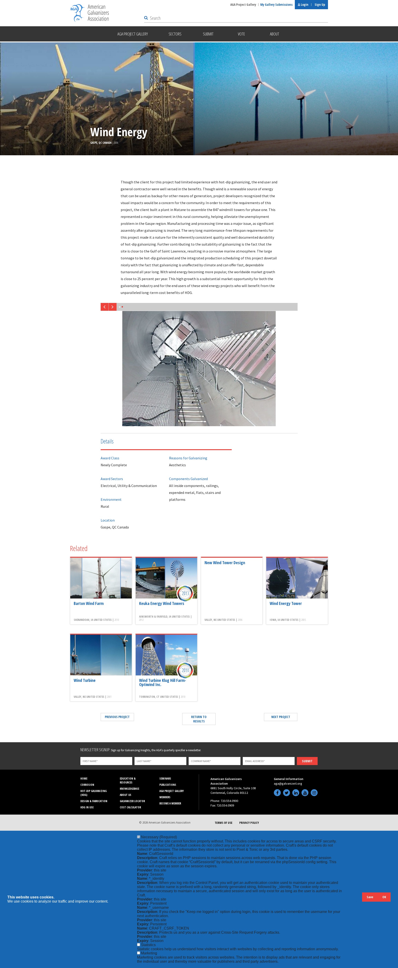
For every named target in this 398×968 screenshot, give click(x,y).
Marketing (149, 953)
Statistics (148, 945)
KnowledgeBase (129, 789)
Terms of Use (223, 823)
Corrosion (87, 785)
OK (384, 897)
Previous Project (117, 717)
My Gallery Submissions (276, 4)
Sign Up (320, 4)
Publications (167, 785)
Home (83, 778)
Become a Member (170, 803)
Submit (307, 761)
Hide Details (356, 899)
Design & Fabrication (93, 801)
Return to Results (199, 719)
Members (164, 797)
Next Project (280, 717)
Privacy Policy (249, 823)
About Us (125, 795)
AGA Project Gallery (243, 4)
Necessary (159, 837)
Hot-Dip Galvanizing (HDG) (93, 793)
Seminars (165, 778)
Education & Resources (128, 780)
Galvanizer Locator (132, 801)
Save (370, 897)
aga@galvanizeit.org (288, 783)
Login (304, 4)
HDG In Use (87, 807)
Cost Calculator (130, 807)
